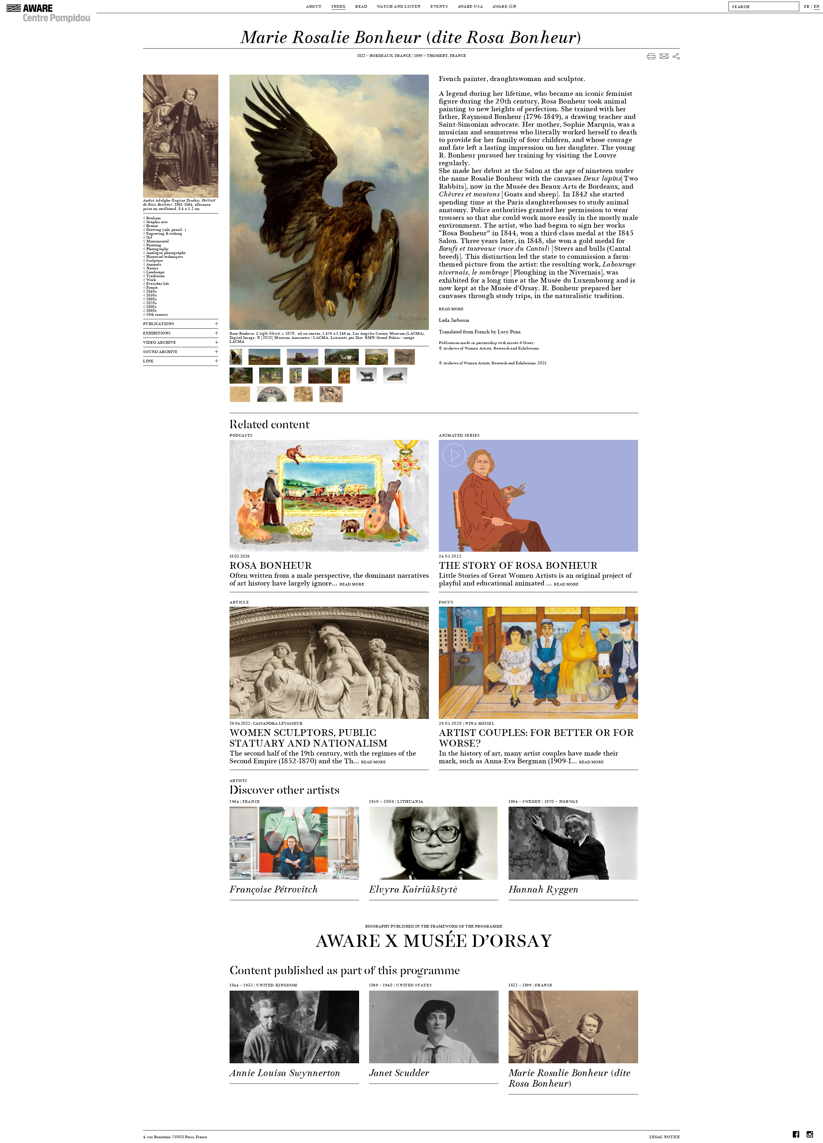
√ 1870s (150, 303)
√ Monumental (156, 241)
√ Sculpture (153, 260)
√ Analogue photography (164, 253)
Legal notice (664, 1137)
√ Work (149, 280)
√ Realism (152, 218)
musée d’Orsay (520, 343)
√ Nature (150, 268)
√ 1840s (150, 291)
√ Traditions (154, 276)
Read (361, 6)
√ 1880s (149, 307)
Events (439, 6)
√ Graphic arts (155, 222)
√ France (150, 287)
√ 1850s (150, 295)
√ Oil (147, 237)
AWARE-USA (470, 6)
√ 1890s (150, 311)
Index (338, 6)
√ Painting (152, 245)
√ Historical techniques (163, 257)
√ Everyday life (156, 284)
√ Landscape (154, 272)
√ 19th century (155, 314)
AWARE (505, 6)
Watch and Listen (399, 6)
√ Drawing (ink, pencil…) (164, 229)
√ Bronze (150, 226)
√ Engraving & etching (162, 233)
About (314, 6)
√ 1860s (150, 299)
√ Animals (152, 264)
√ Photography (155, 249)
